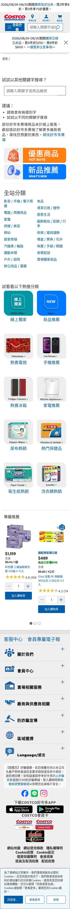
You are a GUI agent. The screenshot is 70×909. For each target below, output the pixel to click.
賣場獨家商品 (47, 259)
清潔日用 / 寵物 (48, 208)
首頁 (5, 59)
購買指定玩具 (44, 4)
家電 (7, 219)
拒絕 (56, 899)
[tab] (35, 652)
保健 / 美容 (12, 226)
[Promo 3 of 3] (39, 623)
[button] (59, 27)
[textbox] (30, 90)
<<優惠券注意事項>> (40, 47)
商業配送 (43, 253)
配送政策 (48, 861)
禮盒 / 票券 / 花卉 (50, 239)
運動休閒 (10, 253)
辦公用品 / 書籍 (15, 266)
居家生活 (43, 214)
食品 (40, 201)
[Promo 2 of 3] (35, 623)
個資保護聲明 (27, 857)
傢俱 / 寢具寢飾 (48, 233)
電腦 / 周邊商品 (15, 212)
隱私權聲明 (54, 848)
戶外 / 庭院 (12, 259)
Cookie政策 (24, 852)
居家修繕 (10, 239)
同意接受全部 (15, 899)
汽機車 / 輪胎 (13, 246)
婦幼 (7, 233)
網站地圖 (13, 848)
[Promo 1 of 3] (30, 623)
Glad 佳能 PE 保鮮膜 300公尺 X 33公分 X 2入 (51, 580)
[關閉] (66, 42)
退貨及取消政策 (26, 861)
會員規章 (46, 857)
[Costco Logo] (15, 17)
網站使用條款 (33, 848)
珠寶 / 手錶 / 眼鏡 (50, 246)
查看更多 (34, 899)
